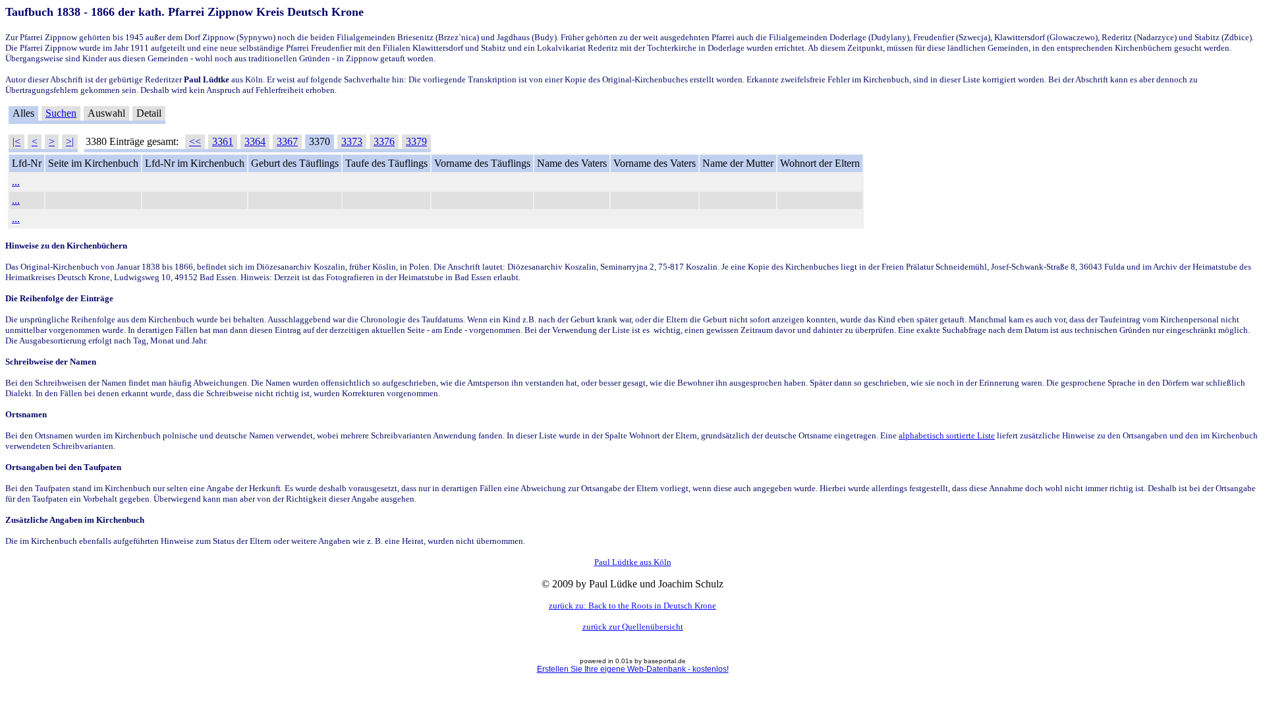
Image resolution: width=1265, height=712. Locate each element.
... (16, 181)
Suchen (60, 113)
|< (16, 141)
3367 (287, 141)
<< (195, 141)
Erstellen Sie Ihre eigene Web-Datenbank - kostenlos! (633, 669)
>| (70, 141)
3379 (416, 141)
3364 (255, 141)
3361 (222, 141)
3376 (384, 141)
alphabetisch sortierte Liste (947, 435)
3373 (351, 141)
